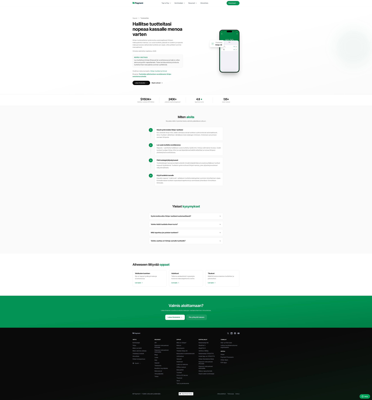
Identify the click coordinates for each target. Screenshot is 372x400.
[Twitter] (228, 333)
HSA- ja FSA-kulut (226, 342)
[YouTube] (238, 333)
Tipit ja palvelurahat (183, 383)
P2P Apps (224, 362)
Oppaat (135, 18)
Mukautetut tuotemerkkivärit (186, 353)
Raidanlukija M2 (203, 342)
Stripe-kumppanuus (139, 359)
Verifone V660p (203, 351)
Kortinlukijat (179, 3)
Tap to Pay (165, 3)
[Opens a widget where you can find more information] (364, 396)
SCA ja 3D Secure (182, 375)
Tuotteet (179, 372)
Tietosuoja (230, 394)
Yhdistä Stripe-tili (182, 351)
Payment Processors (227, 357)
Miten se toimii (137, 348)
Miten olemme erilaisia (139, 351)
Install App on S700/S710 (207, 356)
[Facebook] (235, 333)
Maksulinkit (180, 370)
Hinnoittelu (204, 3)
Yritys (134, 345)
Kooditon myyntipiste (161, 368)
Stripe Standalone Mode (206, 359)
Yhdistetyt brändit (138, 353)
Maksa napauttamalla (205, 371)
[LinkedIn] (231, 333)
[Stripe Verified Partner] (186, 393)
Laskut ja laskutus (182, 364)
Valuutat (179, 359)
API (156, 342)
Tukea (156, 376)
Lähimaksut (180, 356)
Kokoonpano (180, 348)
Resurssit (191, 3)
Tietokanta (158, 365)
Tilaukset (179, 378)
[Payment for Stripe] (138, 3)
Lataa (156, 357)
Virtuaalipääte (159, 374)
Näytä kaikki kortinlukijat (206, 374)
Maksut (179, 345)
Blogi (156, 355)
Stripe (222, 354)
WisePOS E (202, 348)
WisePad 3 (202, 345)
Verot (178, 380)
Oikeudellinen (221, 394)
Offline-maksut (181, 367)
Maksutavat (158, 371)
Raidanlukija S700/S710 (206, 353)
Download (232, 3)
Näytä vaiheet (156, 83)
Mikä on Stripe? (181, 342)
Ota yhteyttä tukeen (196, 317)
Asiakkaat (180, 361)
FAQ (156, 360)
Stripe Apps (224, 360)
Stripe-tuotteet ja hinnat (158, 71)
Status (237, 394)
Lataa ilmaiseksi (140, 83)
